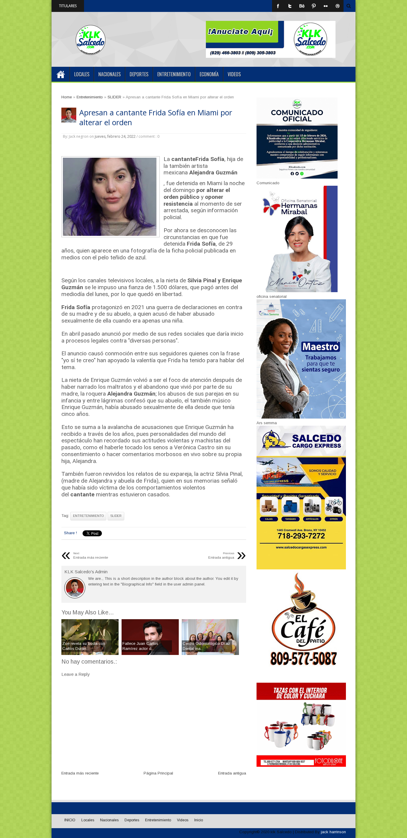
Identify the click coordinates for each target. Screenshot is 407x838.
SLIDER (116, 516)
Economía (209, 74)
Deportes (139, 74)
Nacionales (109, 74)
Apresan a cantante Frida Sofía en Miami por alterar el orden (155, 117)
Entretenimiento (174, 74)
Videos (234, 74)
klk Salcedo (281, 832)
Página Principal (158, 773)
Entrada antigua (232, 773)
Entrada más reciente (80, 773)
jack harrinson (333, 832)
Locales (81, 74)
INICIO (60, 74)
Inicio (198, 820)
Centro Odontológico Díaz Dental (130, 6)
